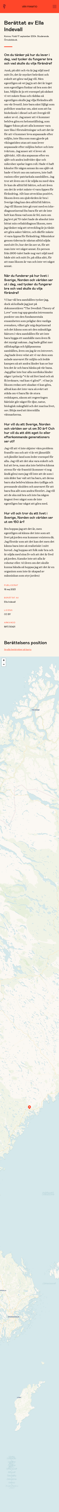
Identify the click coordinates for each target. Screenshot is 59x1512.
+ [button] (4, 660)
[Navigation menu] (54, 6)
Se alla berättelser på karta (17, 649)
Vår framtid (29, 6)
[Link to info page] (4, 6)
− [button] (4, 664)
